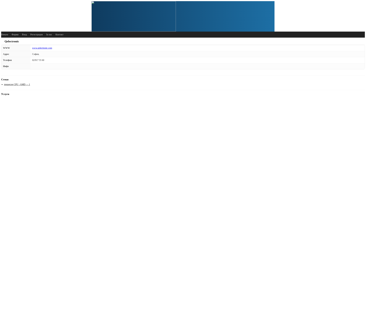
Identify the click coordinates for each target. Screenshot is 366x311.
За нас (49, 34)
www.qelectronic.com (42, 48)
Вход (24, 34)
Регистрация (36, 34)
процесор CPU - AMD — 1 (17, 84)
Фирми (15, 34)
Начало (4, 34)
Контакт (59, 34)
